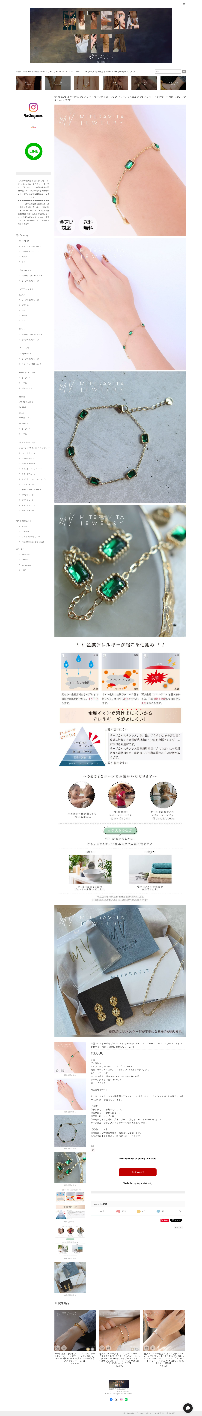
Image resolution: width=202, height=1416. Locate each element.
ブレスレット (25, 270)
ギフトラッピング (27, 442)
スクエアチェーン (29, 510)
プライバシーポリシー (31, 537)
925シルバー (27, 305)
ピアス (22, 294)
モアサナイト (25, 418)
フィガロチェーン (29, 484)
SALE (21, 412)
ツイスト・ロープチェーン (32, 469)
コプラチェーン (28, 500)
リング (22, 329)
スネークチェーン (29, 453)
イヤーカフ (24, 348)
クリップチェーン (29, 474)
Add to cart (137, 1172)
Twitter (25, 560)
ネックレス (24, 241)
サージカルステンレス (30, 251)
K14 (23, 321)
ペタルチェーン (28, 458)
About (24, 526)
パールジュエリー (27, 372)
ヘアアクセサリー (27, 289)
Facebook (26, 554)
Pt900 (24, 315)
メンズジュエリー (27, 402)
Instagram (26, 565)
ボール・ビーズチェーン (31, 489)
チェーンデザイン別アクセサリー (34, 447)
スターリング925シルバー (32, 246)
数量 (92, 1146)
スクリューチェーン (29, 463)
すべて (101, 1211)
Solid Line (23, 423)
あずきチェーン (28, 495)
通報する (178, 1227)
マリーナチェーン (29, 505)
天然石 (22, 396)
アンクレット (25, 353)
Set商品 (22, 407)
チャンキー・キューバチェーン (34, 479)
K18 (23, 262)
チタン (24, 257)
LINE (24, 570)
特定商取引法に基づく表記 (33, 542)
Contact (25, 531)
